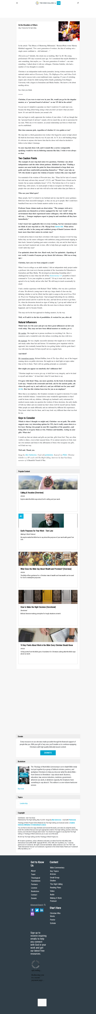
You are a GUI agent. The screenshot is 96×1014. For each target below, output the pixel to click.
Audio (52, 894)
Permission (72, 820)
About (19, 15)
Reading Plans (55, 887)
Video (52, 891)
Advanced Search (36, 905)
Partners (34, 884)
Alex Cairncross (56, 820)
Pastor (52, 920)
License (34, 888)
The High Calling (56, 884)
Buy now (21, 789)
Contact (34, 895)
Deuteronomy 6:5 (56, 275)
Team (33, 874)
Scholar (53, 923)
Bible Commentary (57, 867)
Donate (25, 15)
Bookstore (35, 891)
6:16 (20, 389)
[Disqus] (48, 702)
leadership (24, 803)
